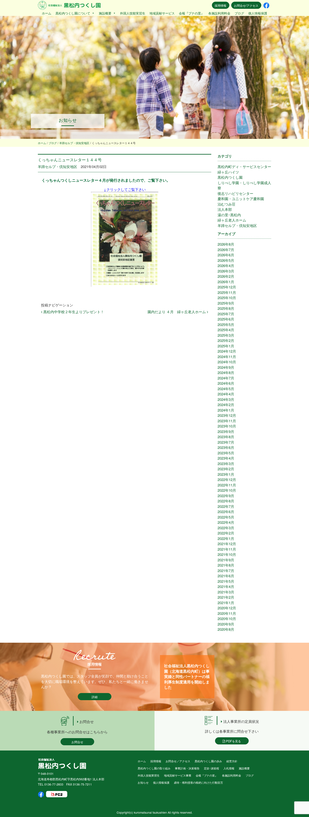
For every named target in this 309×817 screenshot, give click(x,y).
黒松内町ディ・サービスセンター (244, 166)
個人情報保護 (257, 13)
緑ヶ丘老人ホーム (232, 220)
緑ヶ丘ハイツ (228, 172)
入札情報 (228, 768)
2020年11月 (227, 613)
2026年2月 (226, 276)
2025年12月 (227, 286)
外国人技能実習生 (132, 13)
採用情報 (220, 5)
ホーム (46, 13)
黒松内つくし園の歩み (208, 761)
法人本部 (225, 209)
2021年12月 (227, 543)
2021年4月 (226, 586)
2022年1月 (226, 538)
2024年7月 (226, 377)
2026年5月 (226, 260)
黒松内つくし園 (230, 177)
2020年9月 (226, 624)
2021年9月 (226, 559)
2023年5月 (226, 452)
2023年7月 (226, 442)
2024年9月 (226, 367)
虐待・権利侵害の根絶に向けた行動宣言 (198, 782)
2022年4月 (226, 522)
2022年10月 (227, 490)
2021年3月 (226, 591)
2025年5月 (226, 324)
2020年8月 (226, 629)
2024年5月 (226, 388)
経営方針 (231, 761)
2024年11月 (227, 356)
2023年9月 (226, 431)
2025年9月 (226, 303)
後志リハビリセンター (235, 193)
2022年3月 (226, 527)
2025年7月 (226, 313)
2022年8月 (226, 500)
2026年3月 (226, 271)
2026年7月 (226, 249)
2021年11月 (227, 549)
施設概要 (105, 13)
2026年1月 (226, 281)
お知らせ (143, 782)
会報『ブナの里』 (191, 13)
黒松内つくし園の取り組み (154, 768)
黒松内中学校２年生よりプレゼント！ (73, 311)
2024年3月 (226, 399)
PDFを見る (233, 741)
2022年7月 (226, 506)
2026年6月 (226, 254)
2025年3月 (226, 335)
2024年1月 (226, 410)
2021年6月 (226, 575)
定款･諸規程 (211, 768)
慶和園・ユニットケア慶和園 (241, 198)
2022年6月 (226, 511)
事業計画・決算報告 (187, 768)
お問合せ (77, 742)
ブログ (239, 13)
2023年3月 (226, 463)
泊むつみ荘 (226, 204)
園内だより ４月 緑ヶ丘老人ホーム (177, 311)
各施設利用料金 (219, 13)
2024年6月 (226, 383)
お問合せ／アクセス (178, 761)
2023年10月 (227, 426)
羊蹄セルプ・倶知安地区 (57, 166)
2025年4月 (226, 329)
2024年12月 (227, 351)
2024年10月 (227, 361)
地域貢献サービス (162, 13)
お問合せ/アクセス (246, 5)
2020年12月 (227, 607)
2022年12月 (227, 479)
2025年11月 (227, 292)
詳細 (95, 697)
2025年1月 (226, 345)
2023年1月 (226, 474)
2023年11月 (227, 420)
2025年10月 (227, 297)
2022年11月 (227, 484)
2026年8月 (226, 244)
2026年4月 (226, 265)
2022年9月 (226, 495)
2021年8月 (226, 565)
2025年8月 (226, 308)
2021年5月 (226, 581)
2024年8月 (226, 372)
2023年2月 (226, 468)
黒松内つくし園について (72, 13)
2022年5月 (226, 517)
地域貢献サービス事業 (177, 775)
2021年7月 (226, 570)
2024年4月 (226, 393)
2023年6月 (226, 447)
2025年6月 (226, 319)
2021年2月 (226, 597)
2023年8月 (226, 436)
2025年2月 (226, 340)
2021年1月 (226, 602)
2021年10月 (227, 554)
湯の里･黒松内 (229, 214)
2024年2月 (226, 404)
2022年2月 (226, 533)
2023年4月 (226, 458)
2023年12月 (227, 415)
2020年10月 (227, 618)
